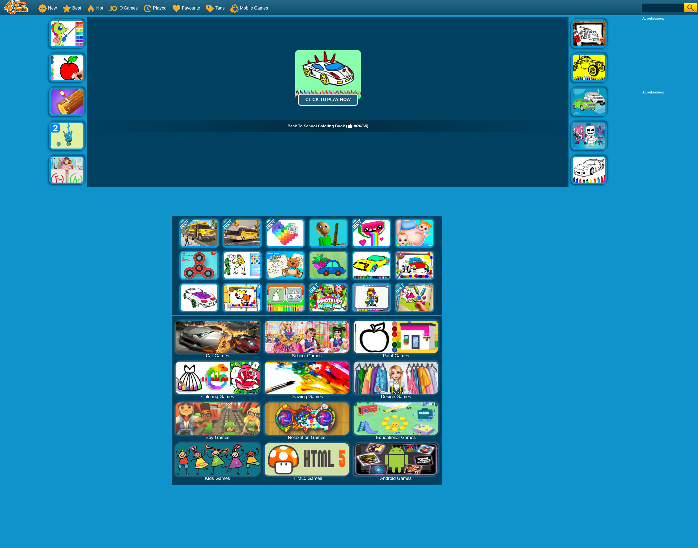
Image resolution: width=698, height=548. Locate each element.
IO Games (128, 8)
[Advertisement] (24, 98)
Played (160, 8)
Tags (220, 8)
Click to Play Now (328, 99)
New (52, 8)
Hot (99, 8)
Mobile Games (254, 8)
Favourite (191, 8)
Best (76, 8)
